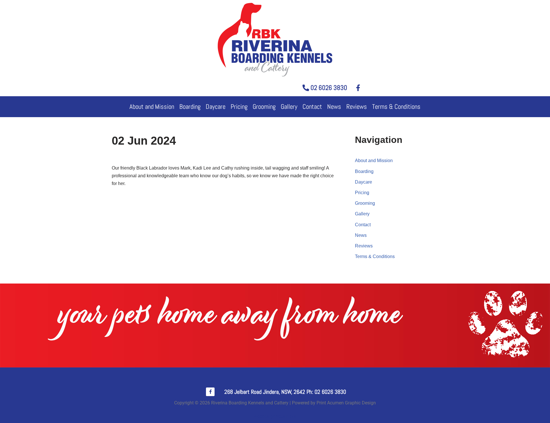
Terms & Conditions (396, 106)
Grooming (264, 106)
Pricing (239, 106)
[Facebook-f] (210, 391)
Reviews (356, 106)
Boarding (190, 106)
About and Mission (151, 106)
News (334, 106)
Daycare (215, 106)
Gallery (289, 106)
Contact (312, 106)
